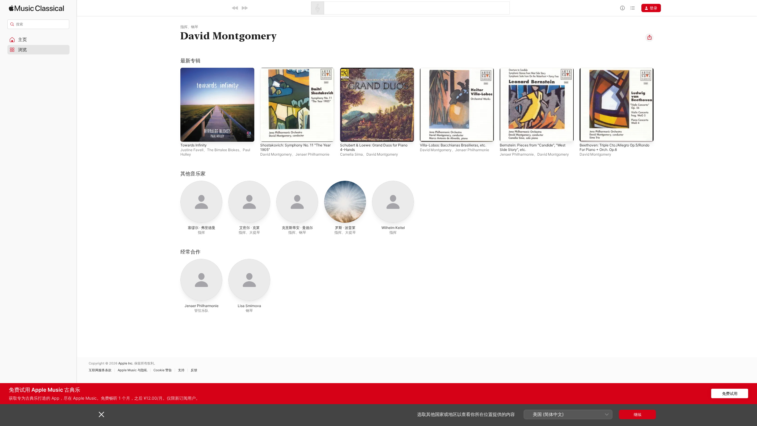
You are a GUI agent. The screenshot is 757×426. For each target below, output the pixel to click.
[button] (38, 39)
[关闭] (101, 414)
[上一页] (174, 104)
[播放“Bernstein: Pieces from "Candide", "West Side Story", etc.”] (507, 134)
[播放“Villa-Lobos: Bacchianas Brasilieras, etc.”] (427, 134)
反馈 (194, 370)
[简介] (622, 8)
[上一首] (235, 8)
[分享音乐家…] (649, 37)
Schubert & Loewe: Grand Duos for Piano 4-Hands (372, 72)
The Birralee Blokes (223, 150)
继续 (637, 414)
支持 (181, 370)
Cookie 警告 (162, 370)
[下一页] (659, 104)
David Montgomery (276, 154)
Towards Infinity (195, 70)
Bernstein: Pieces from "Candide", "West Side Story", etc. (537, 72)
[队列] (632, 8)
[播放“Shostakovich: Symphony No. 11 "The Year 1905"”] (267, 134)
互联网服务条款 (100, 370)
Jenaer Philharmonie (312, 154)
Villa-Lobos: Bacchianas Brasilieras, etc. (456, 70)
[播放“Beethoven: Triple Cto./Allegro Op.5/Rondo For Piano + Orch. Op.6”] (587, 134)
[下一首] (244, 8)
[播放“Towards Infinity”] (187, 134)
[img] (36, 8)
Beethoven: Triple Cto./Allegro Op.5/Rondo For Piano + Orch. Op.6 (612, 72)
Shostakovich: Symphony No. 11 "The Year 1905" (294, 72)
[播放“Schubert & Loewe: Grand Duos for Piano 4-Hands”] (347, 134)
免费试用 (729, 393)
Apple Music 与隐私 (132, 370)
